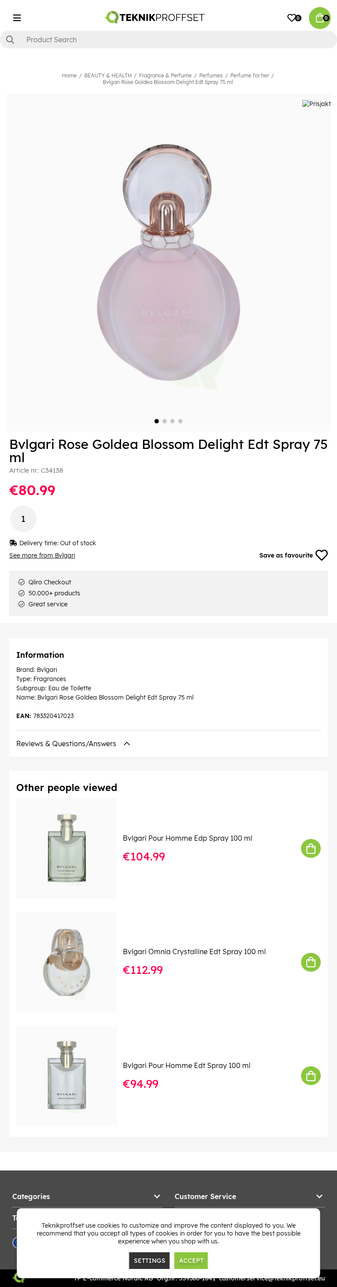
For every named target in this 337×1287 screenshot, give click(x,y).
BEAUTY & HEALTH (108, 75)
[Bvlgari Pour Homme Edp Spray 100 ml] (72, 848)
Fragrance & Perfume (165, 75)
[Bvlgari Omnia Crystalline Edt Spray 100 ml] (72, 962)
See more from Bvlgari (42, 555)
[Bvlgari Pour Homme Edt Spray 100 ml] (72, 1076)
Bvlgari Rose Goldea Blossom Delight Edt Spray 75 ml (168, 82)
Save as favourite (286, 555)
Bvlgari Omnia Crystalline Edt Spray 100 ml (194, 951)
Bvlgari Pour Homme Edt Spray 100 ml (187, 1065)
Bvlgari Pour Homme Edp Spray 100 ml (187, 838)
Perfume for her (249, 75)
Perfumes (211, 75)
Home (69, 75)
